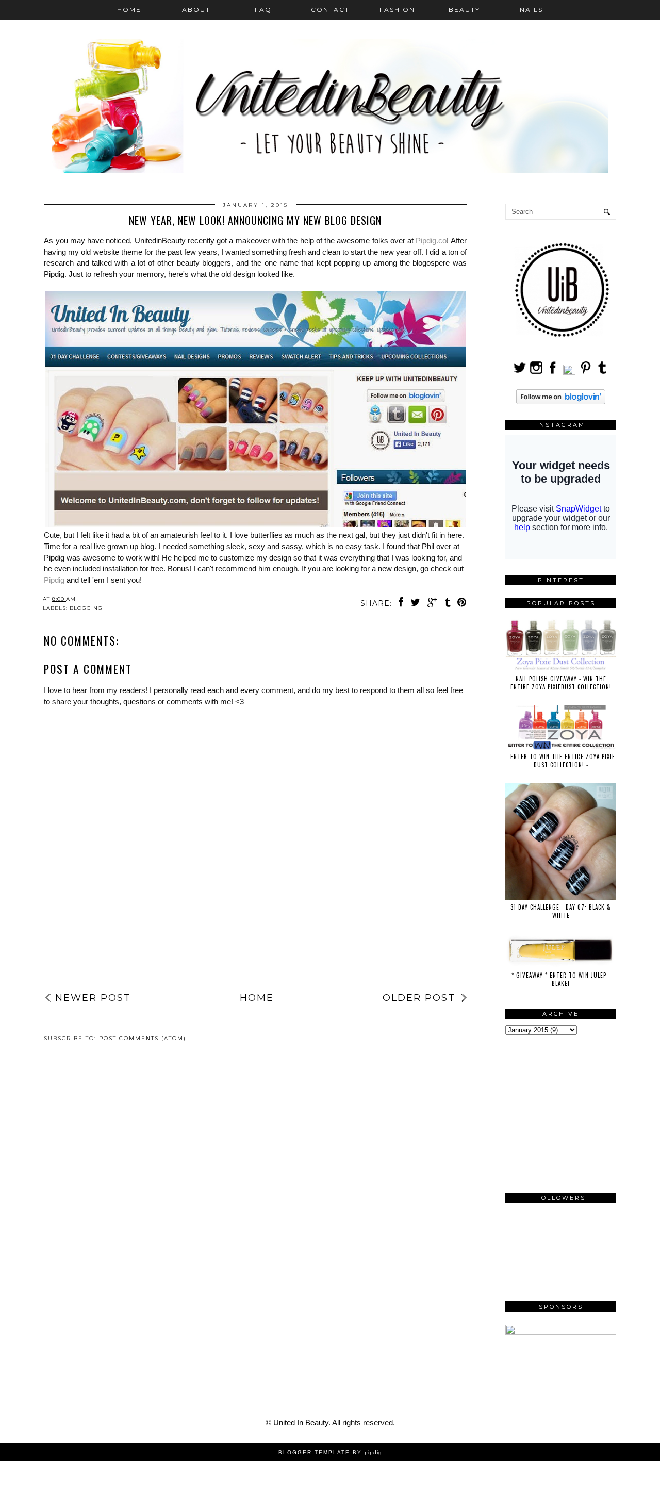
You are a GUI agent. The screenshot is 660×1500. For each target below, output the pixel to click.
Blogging (86, 608)
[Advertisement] (255, 960)
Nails (531, 9)
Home (129, 9)
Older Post (419, 997)
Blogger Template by (330, 1452)
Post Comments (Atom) (142, 1038)
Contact (330, 9)
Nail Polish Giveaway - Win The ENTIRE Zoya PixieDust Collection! (561, 682)
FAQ (263, 9)
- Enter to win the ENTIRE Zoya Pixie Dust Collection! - (560, 760)
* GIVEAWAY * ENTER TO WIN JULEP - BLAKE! (561, 979)
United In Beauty (300, 1422)
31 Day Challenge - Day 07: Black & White (560, 911)
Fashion (397, 9)
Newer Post (93, 997)
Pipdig (54, 579)
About (196, 9)
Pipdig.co (431, 240)
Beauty (464, 9)
